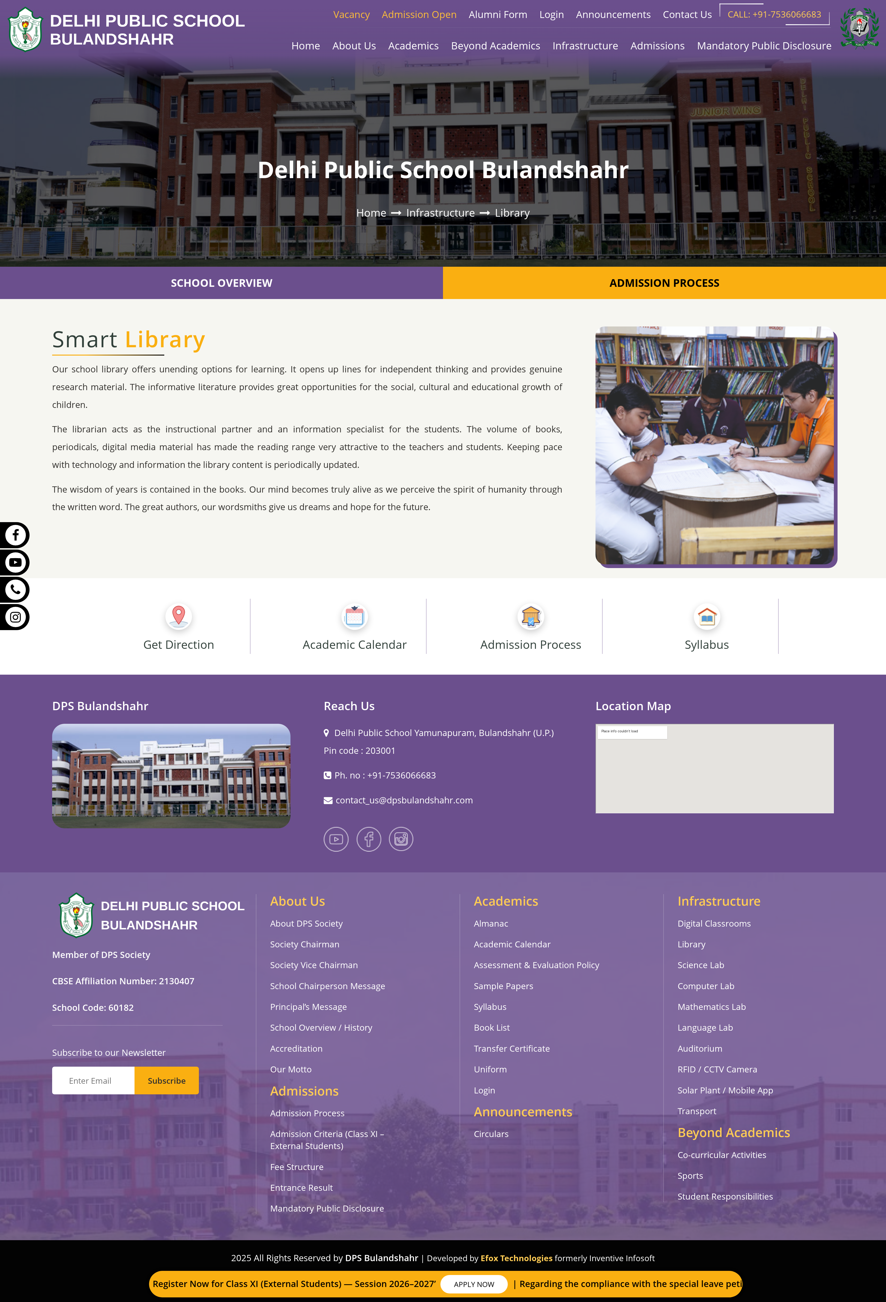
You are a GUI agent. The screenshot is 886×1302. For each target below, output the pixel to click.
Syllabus (490, 1006)
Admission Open (419, 14)
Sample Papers (503, 986)
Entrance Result (301, 1187)
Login (551, 14)
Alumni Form (498, 14)
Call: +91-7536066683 (774, 14)
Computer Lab (706, 986)
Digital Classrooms (714, 923)
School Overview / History (321, 1027)
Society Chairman (305, 944)
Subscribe (167, 1080)
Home (305, 45)
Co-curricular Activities (722, 1155)
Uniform (490, 1069)
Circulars (491, 1134)
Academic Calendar (512, 944)
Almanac (491, 923)
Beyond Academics (495, 45)
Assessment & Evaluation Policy (536, 965)
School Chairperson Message (327, 986)
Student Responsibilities (725, 1196)
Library (512, 212)
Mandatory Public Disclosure (764, 45)
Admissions (658, 45)
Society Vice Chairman (314, 965)
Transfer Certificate (512, 1048)
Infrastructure (585, 45)
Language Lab (705, 1027)
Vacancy (351, 14)
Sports (690, 1175)
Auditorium (700, 1048)
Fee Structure (297, 1167)
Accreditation (296, 1048)
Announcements (613, 14)
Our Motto (291, 1069)
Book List (492, 1027)
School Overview (221, 282)
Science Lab (701, 965)
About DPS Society (306, 923)
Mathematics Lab (712, 1006)
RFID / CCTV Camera (717, 1069)
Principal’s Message (308, 1006)
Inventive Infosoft (622, 1258)
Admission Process (664, 282)
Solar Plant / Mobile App (725, 1090)
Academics (413, 45)
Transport (697, 1111)
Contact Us (687, 14)
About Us (354, 45)
